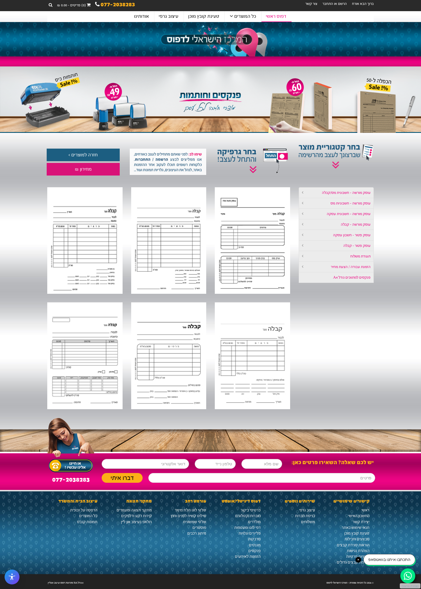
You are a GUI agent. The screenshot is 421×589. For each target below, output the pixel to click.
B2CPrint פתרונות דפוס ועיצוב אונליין (66, 582)
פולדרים (254, 522)
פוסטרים (199, 527)
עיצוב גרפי (168, 16)
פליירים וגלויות (250, 533)
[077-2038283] (71, 464)
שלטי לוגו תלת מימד (190, 510)
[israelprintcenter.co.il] (210, 39)
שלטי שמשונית (194, 522)
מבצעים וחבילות (357, 539)
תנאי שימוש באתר (355, 527)
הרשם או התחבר (334, 4)
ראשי (365, 510)
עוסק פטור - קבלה (357, 246)
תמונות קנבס (87, 522)
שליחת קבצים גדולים (353, 562)
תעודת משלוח (360, 256)
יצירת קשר (361, 522)
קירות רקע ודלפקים (136, 516)
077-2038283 (118, 5)
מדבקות (254, 539)
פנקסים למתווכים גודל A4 (352, 277)
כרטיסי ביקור (251, 510)
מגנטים (255, 545)
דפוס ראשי (276, 16)
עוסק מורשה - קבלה (356, 224)
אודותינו (141, 16)
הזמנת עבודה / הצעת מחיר (351, 267)
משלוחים (308, 522)
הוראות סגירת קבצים (353, 545)
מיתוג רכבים (196, 533)
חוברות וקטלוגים (248, 516)
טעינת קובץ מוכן (203, 16)
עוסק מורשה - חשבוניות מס (350, 203)
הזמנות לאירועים (248, 556)
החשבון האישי (358, 516)
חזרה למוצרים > (83, 154)
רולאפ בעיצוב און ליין (136, 522)
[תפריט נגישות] (12, 577)
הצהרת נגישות (358, 551)
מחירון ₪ (83, 169)
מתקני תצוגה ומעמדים (134, 510)
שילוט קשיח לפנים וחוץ (188, 516)
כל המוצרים (244, 16)
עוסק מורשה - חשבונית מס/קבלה (346, 193)
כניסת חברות (305, 516)
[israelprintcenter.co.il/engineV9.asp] (252, 240)
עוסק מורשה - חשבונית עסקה (349, 214)
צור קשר (311, 4)
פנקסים (254, 551)
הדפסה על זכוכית (83, 510)
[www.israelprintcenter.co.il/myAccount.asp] (167, 162)
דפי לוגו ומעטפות (247, 527)
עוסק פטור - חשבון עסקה (352, 235)
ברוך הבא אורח (363, 4)
